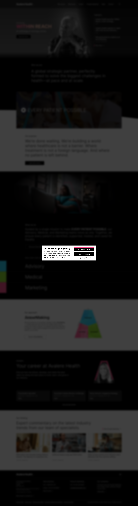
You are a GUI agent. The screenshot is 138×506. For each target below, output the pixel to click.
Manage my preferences (84, 257)
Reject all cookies (84, 254)
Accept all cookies (84, 249)
